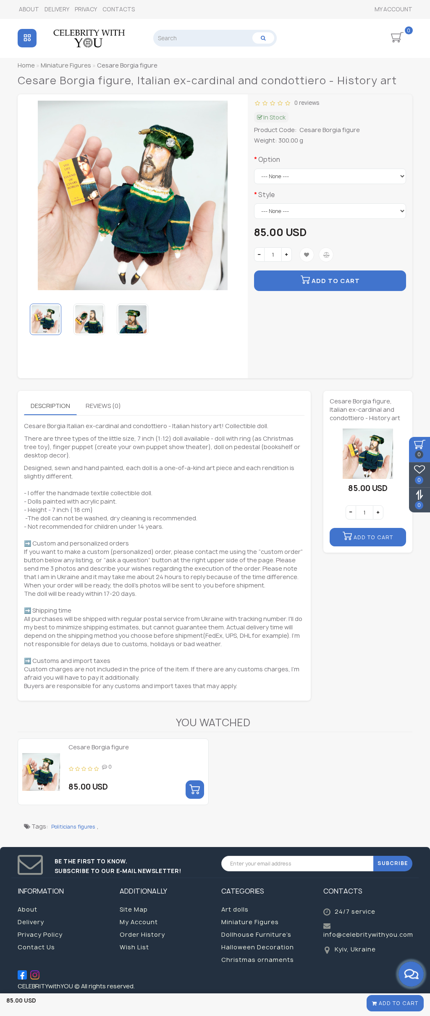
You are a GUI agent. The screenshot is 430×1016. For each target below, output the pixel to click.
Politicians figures (73, 826)
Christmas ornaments (257, 960)
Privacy (86, 9)
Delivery (57, 9)
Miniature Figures (250, 922)
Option (269, 159)
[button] (230, 319)
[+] (286, 254)
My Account (393, 9)
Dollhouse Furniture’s (256, 934)
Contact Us (36, 947)
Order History (142, 934)
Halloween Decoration (257, 947)
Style (266, 194)
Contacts (118, 9)
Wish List (134, 947)
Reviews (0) (103, 406)
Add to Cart (397, 1003)
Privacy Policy (40, 934)
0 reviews (305, 103)
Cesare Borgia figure (98, 747)
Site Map (134, 909)
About (29, 9)
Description (50, 406)
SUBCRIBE (393, 863)
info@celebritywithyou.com (368, 934)
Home (26, 65)
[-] (259, 254)
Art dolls (235, 909)
